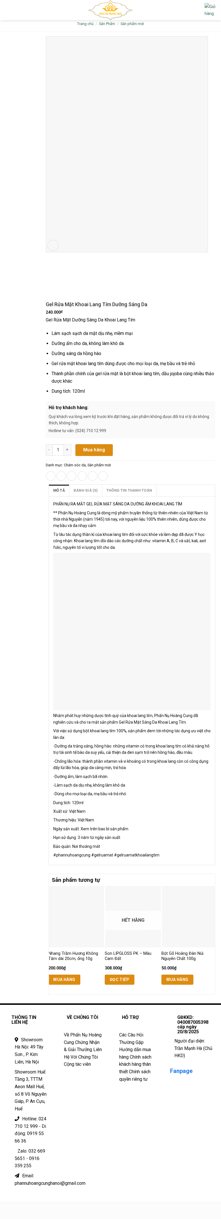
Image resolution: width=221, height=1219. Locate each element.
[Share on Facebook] (61, 476)
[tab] (59, 490)
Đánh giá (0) (86, 490)
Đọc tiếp (119, 979)
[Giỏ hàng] (211, 10)
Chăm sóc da (75, 465)
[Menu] (7, 10)
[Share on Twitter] (71, 476)
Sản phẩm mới (132, 24)
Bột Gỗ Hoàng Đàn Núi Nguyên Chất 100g (182, 956)
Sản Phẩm (107, 24)
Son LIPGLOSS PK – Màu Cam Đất (128, 956)
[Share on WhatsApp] (51, 476)
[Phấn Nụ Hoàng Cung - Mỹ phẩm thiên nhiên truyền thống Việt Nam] (110, 10)
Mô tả (59, 490)
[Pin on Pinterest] (92, 476)
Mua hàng (94, 450)
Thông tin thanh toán (129, 490)
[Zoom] (53, 245)
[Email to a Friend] (82, 476)
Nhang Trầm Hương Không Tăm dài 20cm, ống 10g (73, 956)
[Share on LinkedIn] (103, 476)
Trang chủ (85, 24)
